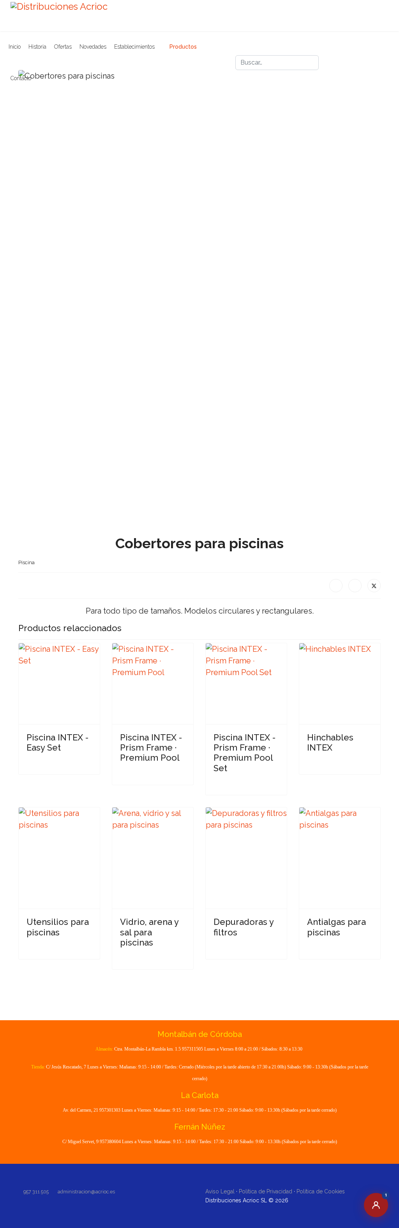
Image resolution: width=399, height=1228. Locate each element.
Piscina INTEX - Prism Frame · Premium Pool (151, 747)
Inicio (15, 47)
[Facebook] (345, 56)
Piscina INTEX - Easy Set (57, 742)
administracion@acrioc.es (86, 1192)
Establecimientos (134, 47)
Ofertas (63, 47)
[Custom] (345, 68)
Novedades (92, 47)
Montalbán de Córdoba (199, 1034)
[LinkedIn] (355, 585)
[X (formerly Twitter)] (374, 585)
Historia (37, 47)
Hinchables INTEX (330, 742)
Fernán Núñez (199, 1127)
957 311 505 (36, 1192)
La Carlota (200, 1095)
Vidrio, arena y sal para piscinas (149, 932)
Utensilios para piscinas (57, 927)
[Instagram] (359, 56)
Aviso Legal (220, 1191)
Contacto (21, 78)
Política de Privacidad (265, 1191)
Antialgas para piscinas (336, 927)
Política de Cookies (321, 1191)
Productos (183, 47)
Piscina (26, 562)
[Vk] (373, 56)
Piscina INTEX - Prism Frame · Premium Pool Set (244, 752)
